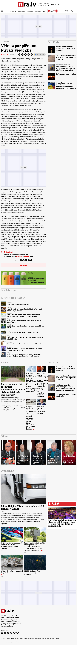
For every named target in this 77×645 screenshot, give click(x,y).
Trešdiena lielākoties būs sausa (18, 304)
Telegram (19, 256)
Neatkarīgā (13, 11)
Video (4, 436)
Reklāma (8, 638)
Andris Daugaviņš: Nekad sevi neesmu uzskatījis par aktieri (25, 326)
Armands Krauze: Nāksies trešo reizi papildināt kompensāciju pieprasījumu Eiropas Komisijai (24, 355)
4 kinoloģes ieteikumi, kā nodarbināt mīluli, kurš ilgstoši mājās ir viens (24, 310)
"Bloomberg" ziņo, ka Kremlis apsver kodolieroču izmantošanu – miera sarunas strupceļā (66, 86)
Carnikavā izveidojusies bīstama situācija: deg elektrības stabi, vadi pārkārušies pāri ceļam (23, 315)
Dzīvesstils (21, 11)
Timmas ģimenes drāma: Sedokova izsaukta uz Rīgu (25, 344)
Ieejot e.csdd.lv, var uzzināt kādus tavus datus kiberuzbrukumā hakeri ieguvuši (11, 545)
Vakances (52, 638)
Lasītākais (53, 42)
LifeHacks (38, 11)
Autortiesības (38, 638)
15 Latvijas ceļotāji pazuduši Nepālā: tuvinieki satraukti (12, 572)
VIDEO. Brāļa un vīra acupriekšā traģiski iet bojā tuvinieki (34, 573)
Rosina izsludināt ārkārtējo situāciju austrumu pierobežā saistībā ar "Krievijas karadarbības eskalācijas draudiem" (34, 546)
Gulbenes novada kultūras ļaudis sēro (66, 75)
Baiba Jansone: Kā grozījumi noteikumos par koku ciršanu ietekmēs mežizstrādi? (13, 389)
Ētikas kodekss (45, 638)
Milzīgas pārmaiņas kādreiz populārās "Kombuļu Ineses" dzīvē (24, 321)
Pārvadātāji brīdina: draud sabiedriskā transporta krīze (22, 507)
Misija (12, 638)
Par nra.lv (3, 638)
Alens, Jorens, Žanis (43, 5)
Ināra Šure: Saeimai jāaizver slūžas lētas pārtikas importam (41, 411)
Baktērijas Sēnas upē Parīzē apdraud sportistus (23, 332)
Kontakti (57, 638)
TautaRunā (30, 11)
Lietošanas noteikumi (29, 638)
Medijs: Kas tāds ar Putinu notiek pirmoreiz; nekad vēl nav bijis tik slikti (25, 349)
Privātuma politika (19, 638)
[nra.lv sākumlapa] (27, 4)
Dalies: (17, 260)
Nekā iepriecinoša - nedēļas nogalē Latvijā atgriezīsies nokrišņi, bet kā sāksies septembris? (65, 67)
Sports (44, 11)
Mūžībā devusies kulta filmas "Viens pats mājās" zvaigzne (66, 48)
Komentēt (23, 265)
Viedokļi (6, 41)
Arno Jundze (4, 54)
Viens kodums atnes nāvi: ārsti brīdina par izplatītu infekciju (66, 57)
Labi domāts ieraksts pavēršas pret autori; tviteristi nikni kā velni (25, 338)
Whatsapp (26, 256)
